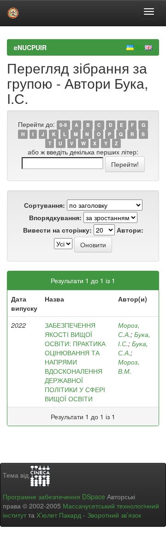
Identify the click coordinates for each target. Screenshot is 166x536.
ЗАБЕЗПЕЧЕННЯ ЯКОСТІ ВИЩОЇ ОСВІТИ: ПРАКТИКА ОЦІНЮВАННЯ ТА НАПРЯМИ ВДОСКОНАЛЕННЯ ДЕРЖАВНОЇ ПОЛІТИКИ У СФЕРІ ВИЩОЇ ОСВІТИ (75, 361)
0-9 (63, 124)
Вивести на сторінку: (57, 229)
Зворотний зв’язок (114, 514)
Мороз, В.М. (129, 366)
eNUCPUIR (30, 47)
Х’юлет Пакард (58, 514)
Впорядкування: (55, 217)
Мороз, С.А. (129, 329)
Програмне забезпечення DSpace (54, 496)
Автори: (130, 229)
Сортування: (44, 205)
